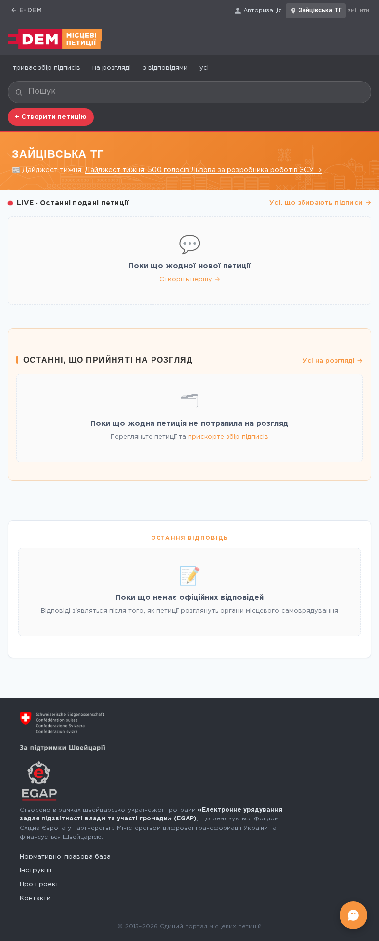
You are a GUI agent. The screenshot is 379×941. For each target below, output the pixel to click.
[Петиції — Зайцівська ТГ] (55, 39)
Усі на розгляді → (333, 361)
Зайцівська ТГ (320, 10)
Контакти (35, 898)
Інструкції (35, 870)
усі (204, 68)
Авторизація (262, 10)
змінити (358, 10)
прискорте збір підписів (228, 437)
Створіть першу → (189, 279)
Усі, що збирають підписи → (320, 202)
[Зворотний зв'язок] (353, 915)
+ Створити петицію (51, 117)
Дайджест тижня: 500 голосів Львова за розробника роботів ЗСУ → (203, 170)
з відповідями (165, 68)
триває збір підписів (46, 68)
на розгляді (111, 68)
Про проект (39, 884)
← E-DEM (26, 10)
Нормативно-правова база (65, 856)
